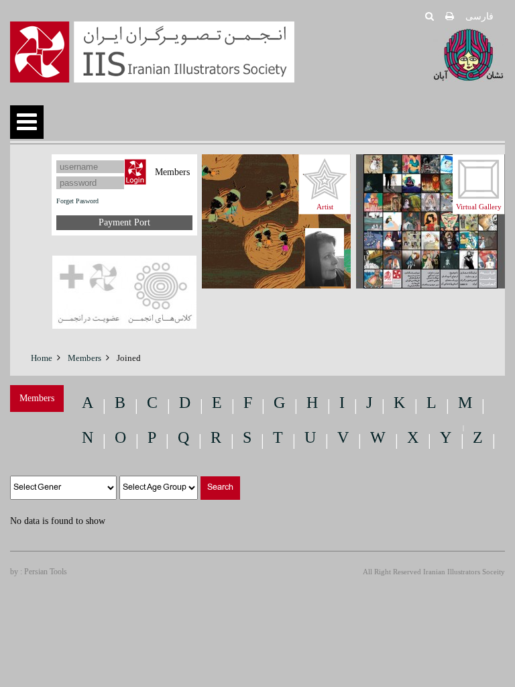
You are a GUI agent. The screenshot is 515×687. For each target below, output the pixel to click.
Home (41, 358)
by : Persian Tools (38, 571)
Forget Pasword (77, 201)
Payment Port (124, 222)
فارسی (479, 16)
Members (84, 358)
